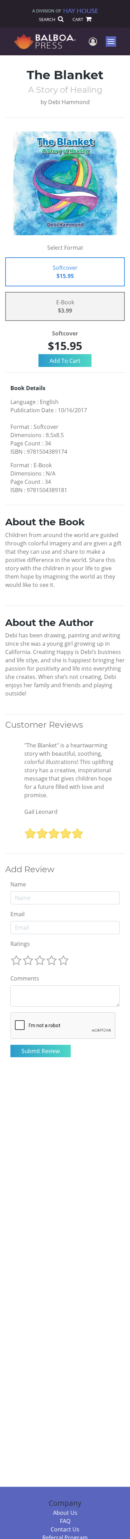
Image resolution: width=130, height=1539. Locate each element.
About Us (65, 1513)
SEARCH (48, 19)
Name (18, 884)
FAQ (65, 1521)
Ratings (20, 944)
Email (17, 914)
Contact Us (65, 1529)
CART (78, 19)
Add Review (29, 869)
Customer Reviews (44, 725)
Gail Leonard (41, 811)
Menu (113, 41)
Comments (24, 978)
